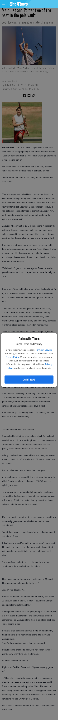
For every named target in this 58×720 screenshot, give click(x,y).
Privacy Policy (12, 357)
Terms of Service (44, 349)
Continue (29, 379)
